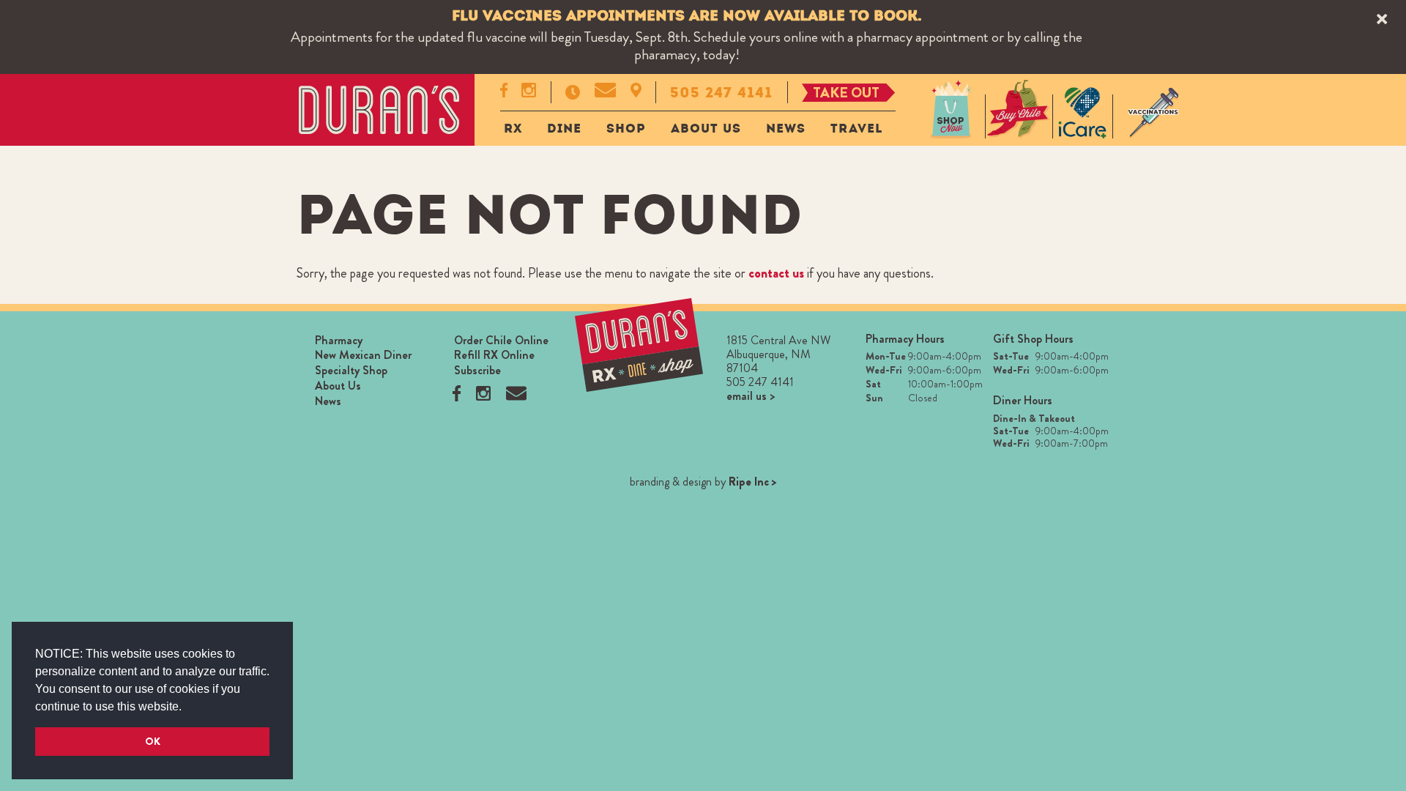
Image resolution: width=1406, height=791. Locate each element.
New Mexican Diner (363, 354)
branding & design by (703, 481)
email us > (750, 396)
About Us (706, 128)
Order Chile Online (501, 340)
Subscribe (477, 370)
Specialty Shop (351, 370)
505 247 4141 (721, 92)
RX (513, 128)
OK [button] (152, 741)
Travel (856, 128)
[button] (187, 707)
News (786, 128)
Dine (564, 128)
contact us (776, 273)
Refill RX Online (494, 354)
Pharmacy (338, 340)
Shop (626, 128)
